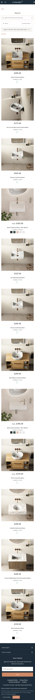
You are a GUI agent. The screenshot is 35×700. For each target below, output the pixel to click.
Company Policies (12, 680)
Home (2, 9)
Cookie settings (6, 697)
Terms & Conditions (14, 682)
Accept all (16, 697)
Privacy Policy (24, 680)
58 (19, 638)
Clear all (3, 34)
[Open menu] (2, 2)
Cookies (24, 682)
